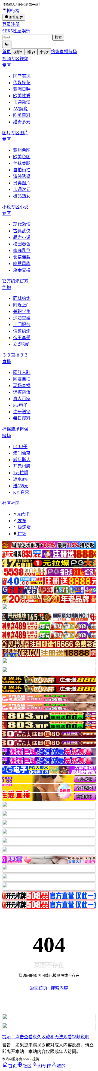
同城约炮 (21, 298)
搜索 (58, 37)
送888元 (20, 485)
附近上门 (21, 305)
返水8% (20, 479)
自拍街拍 (21, 170)
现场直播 (21, 385)
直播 (64, 51)
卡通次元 (21, 189)
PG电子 (20, 405)
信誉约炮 (21, 331)
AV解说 (20, 109)
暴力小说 (21, 237)
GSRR (27, 1059)
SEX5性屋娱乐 (16, 31)
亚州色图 (21, 150)
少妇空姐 (21, 318)
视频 (17, 52)
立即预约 (21, 344)
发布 (21, 520)
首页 (6, 51)
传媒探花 (21, 82)
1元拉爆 (20, 472)
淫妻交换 (21, 270)
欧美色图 (21, 156)
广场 (21, 533)
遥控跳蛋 (21, 392)
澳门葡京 (21, 453)
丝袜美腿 (21, 163)
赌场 (72, 51)
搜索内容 (59, 988)
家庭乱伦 (21, 250)
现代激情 (21, 224)
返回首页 (38, 988)
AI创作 (24, 514)
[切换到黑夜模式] (6, 44)
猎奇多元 (21, 122)
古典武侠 (21, 231)
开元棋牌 (21, 466)
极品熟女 (21, 196)
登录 (6, 24)
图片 (30, 52)
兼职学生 (21, 311)
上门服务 (21, 324)
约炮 (55, 51)
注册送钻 (21, 411)
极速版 (24, 527)
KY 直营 (21, 492)
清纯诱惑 (21, 176)
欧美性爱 (21, 95)
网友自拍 (21, 379)
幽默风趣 (21, 263)
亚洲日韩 (21, 89)
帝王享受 (21, 337)
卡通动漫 (21, 102)
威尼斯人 (21, 459)
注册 (15, 24)
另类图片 (21, 183)
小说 (44, 52)
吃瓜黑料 (21, 115)
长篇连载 (21, 257)
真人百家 (21, 398)
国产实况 (21, 76)
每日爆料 (21, 418)
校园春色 (21, 244)
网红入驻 (21, 372)
